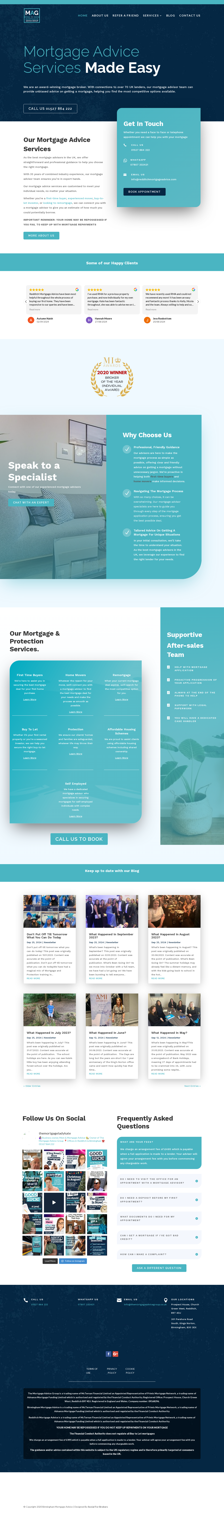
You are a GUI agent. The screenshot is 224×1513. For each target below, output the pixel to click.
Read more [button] (34, 309)
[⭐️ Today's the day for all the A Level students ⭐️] (32, 1203)
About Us (100, 15)
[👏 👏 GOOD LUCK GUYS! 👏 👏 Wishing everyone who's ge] (97, 1160)
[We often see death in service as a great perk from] (76, 1246)
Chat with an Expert (31, 502)
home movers (142, 481)
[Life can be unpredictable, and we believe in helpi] (54, 1246)
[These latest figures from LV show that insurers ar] (76, 1160)
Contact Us (190, 15)
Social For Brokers (98, 1506)
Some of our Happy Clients (112, 263)
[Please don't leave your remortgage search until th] (76, 1203)
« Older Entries (31, 1086)
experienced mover (80, 198)
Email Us (131, 1299)
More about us (41, 235)
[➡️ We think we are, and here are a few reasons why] (32, 1246)
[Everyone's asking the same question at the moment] (32, 1224)
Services (151, 15)
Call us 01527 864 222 (50, 109)
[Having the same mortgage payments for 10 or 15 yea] (32, 1181)
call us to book (79, 839)
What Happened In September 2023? (111, 935)
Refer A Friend (126, 15)
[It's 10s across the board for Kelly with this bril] (54, 1203)
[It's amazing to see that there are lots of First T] (97, 1203)
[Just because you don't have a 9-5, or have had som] (97, 1224)
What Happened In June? (107, 1032)
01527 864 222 (39, 1304)
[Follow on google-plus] (115, 1354)
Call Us (37, 1299)
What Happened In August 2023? (170, 935)
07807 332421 (86, 1304)
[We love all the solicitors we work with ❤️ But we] (97, 1181)
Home (83, 15)
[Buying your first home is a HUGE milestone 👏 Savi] (76, 1224)
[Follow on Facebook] (108, 1354)
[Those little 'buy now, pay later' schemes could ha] (54, 1224)
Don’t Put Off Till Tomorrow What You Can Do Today (47, 935)
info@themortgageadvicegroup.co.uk (145, 1304)
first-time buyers (162, 476)
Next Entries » (192, 1086)
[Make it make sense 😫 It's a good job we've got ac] (32, 1160)
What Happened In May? (169, 1032)
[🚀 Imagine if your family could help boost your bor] (97, 1246)
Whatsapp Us (88, 1299)
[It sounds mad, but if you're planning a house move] (76, 1181)
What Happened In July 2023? (49, 1032)
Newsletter (50, 942)
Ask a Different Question (159, 1268)
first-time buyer (56, 198)
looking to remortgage (57, 202)
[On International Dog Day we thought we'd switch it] (54, 1160)
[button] (197, 301)
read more (33, 978)
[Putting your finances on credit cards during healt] (54, 1181)
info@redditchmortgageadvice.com (153, 179)
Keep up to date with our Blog (112, 871)
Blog (170, 15)
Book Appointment (144, 191)
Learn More (29, 699)
